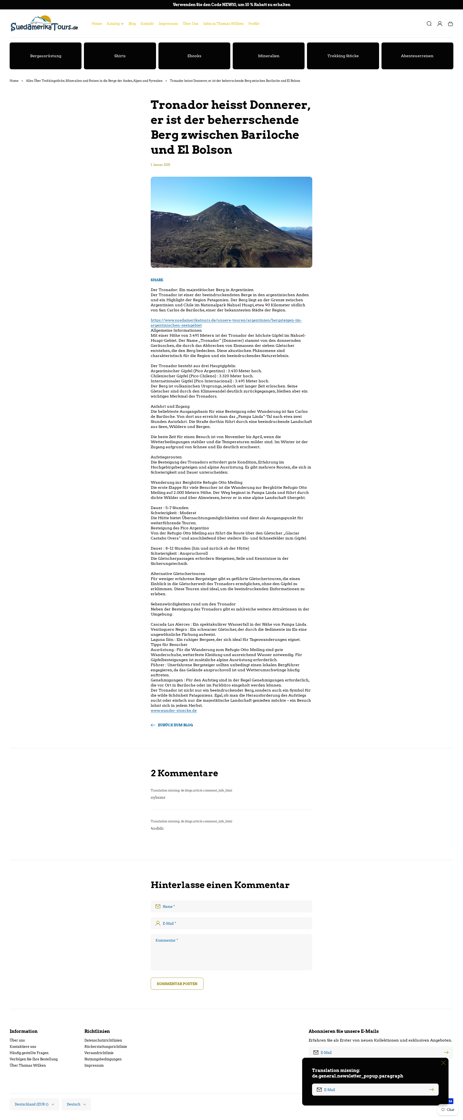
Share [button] (157, 280)
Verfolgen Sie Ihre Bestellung (34, 1059)
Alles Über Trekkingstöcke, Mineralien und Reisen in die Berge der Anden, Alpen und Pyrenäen (94, 81)
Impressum (94, 1065)
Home (14, 81)
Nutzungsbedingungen (103, 1059)
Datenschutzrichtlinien (103, 1040)
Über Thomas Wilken (28, 1065)
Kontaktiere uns (23, 1047)
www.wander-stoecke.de (174, 710)
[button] (115, 24)
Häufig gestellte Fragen (29, 1053)
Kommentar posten (177, 984)
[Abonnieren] (447, 1052)
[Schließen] (443, 1063)
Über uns (17, 1040)
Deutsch (73, 1104)
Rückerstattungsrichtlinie (105, 1047)
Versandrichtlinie (99, 1053)
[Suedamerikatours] (46, 24)
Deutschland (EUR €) (31, 1104)
